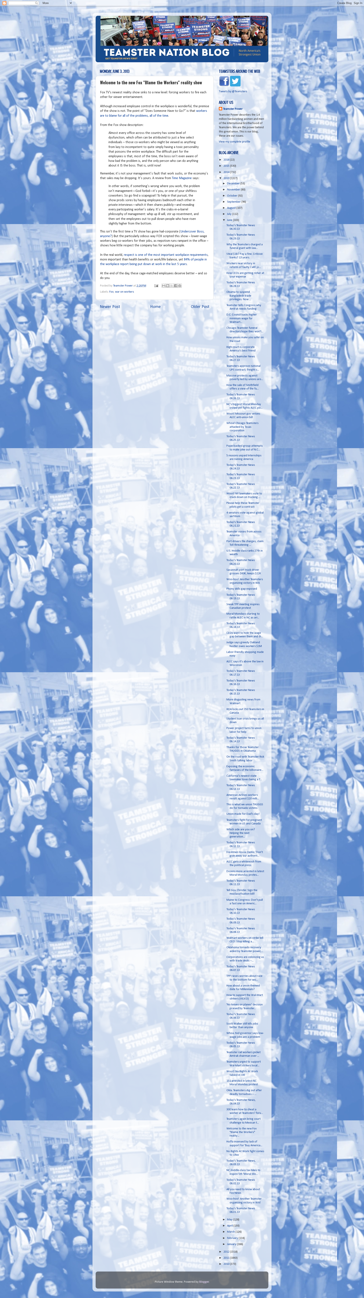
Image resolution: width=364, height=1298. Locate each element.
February (233, 1238)
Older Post (200, 307)
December (233, 183)
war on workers (124, 291)
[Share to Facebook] (176, 286)
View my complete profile (234, 141)
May (230, 1219)
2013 (226, 178)
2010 (226, 1264)
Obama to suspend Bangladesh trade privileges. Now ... (238, 295)
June (230, 220)
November (234, 189)
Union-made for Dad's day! (243, 814)
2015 (226, 166)
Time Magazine (182, 178)
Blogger (204, 1281)
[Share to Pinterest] (180, 286)
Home (155, 307)
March (231, 1231)
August (231, 208)
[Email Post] (156, 285)
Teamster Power (233, 109)
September (234, 201)
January (232, 1244)
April (230, 1225)
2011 (226, 1258)
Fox (111, 291)
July (229, 214)
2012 (226, 1251)
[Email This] (164, 286)
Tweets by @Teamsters (233, 91)
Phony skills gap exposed (241, 588)
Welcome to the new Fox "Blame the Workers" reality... (241, 1132)
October (232, 195)
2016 (226, 159)
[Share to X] (172, 286)
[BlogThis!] (168, 286)
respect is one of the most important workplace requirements (166, 255)
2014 (226, 172)
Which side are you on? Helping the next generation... (240, 833)
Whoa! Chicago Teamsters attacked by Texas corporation (242, 427)
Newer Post (110, 307)
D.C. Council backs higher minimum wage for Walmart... (241, 318)
